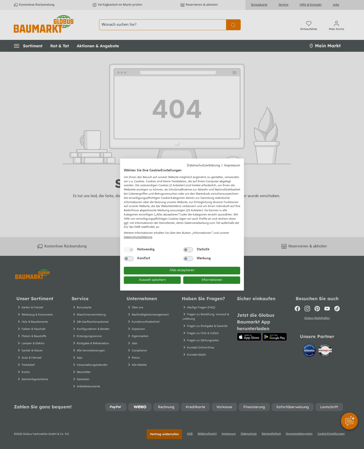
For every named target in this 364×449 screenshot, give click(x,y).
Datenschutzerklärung (203, 165)
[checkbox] (129, 249)
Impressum (232, 165)
